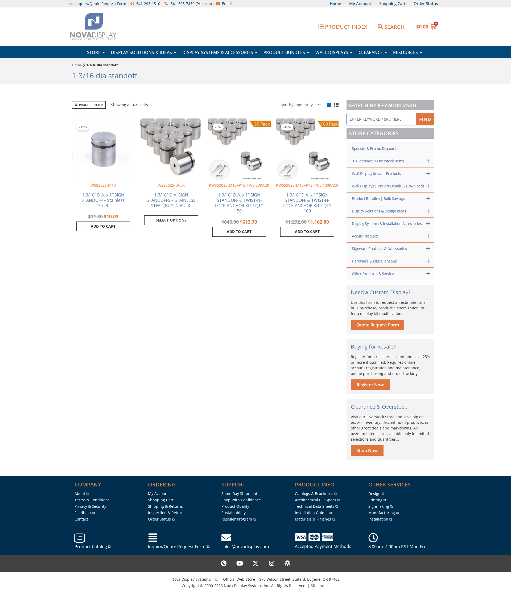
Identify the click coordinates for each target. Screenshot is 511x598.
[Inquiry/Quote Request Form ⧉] (153, 538)
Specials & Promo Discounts (375, 148)
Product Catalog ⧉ (93, 547)
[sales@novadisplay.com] (226, 538)
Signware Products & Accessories (379, 248)
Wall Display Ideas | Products (376, 173)
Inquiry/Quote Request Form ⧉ (178, 547)
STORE (94, 52)
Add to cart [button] (103, 226)
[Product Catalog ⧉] (79, 538)
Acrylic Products (365, 236)
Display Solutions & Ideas (141, 52)
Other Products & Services (373, 273)
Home (77, 65)
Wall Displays (331, 52)
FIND (425, 119)
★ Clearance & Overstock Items (378, 160)
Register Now (370, 385)
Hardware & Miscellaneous (374, 261)
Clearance (370, 52)
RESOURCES (405, 52)
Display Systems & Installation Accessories (387, 223)
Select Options (171, 220)
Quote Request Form (378, 325)
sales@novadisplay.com (245, 547)
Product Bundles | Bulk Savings (378, 198)
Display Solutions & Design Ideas (379, 211)
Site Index (319, 585)
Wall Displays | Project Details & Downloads (388, 186)
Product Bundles (284, 52)
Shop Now (367, 450)
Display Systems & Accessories (217, 52)
